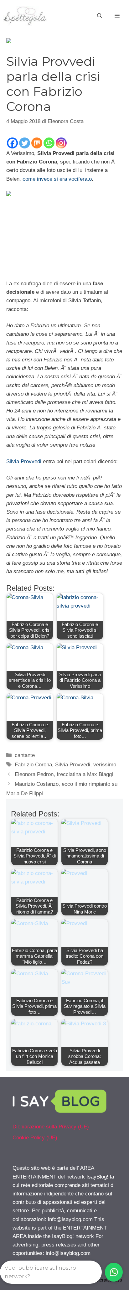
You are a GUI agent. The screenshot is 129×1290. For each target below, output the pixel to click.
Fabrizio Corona (33, 765)
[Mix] (36, 142)
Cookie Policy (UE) (35, 1138)
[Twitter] (24, 142)
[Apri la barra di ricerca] (99, 16)
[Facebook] (12, 142)
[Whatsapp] (49, 142)
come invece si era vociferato (57, 179)
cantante (25, 755)
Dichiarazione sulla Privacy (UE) (51, 1127)
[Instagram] (61, 142)
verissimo (104, 765)
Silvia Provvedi (23, 461)
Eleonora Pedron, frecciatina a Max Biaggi (64, 774)
